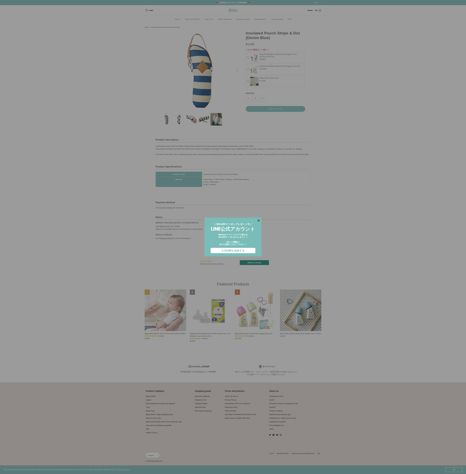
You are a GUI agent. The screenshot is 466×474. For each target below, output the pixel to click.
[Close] (259, 220)
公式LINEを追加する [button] (233, 250)
